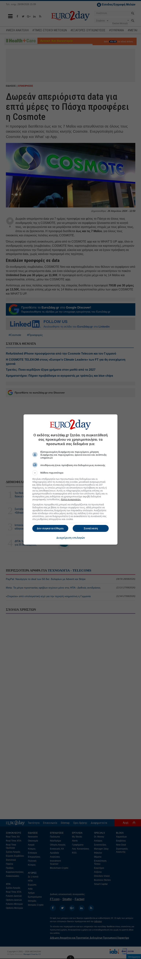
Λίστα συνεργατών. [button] (71, 499)
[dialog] (71, 479)
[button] (70, 472)
